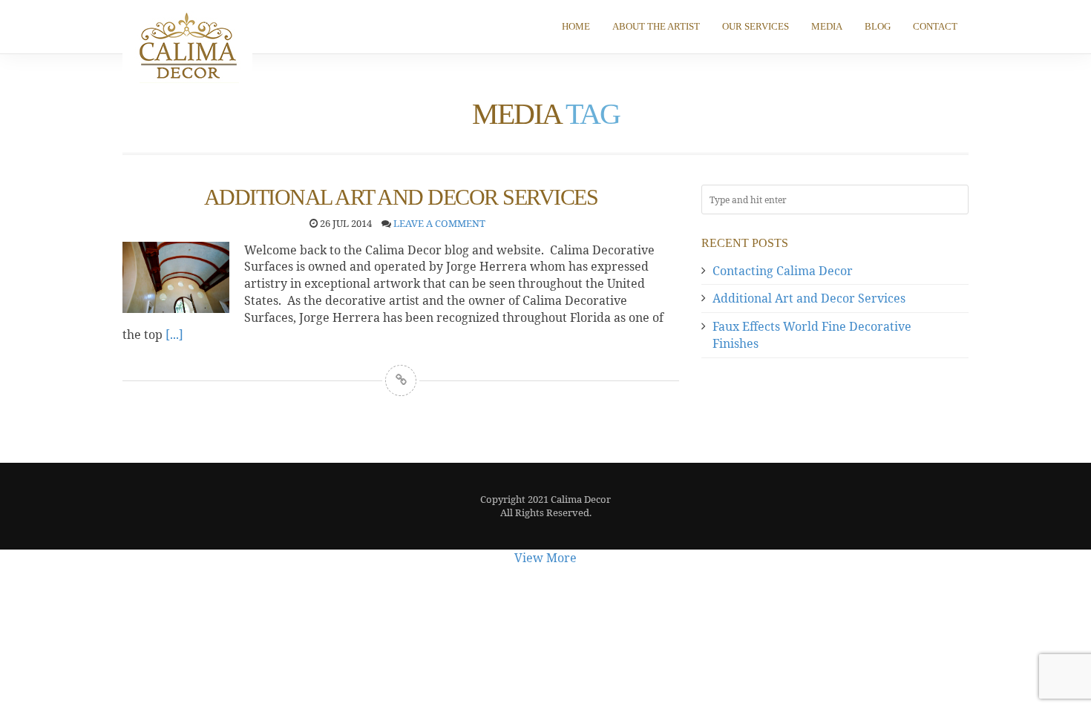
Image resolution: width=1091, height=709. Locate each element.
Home (576, 26)
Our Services (755, 26)
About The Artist (656, 26)
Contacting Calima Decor (782, 271)
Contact (935, 26)
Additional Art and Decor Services (808, 298)
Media (826, 26)
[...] (174, 334)
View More (545, 558)
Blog (878, 26)
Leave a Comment (439, 223)
